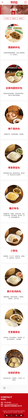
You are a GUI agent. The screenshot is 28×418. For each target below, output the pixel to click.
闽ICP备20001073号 (8, 412)
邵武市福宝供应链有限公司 (15, 411)
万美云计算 (20, 412)
